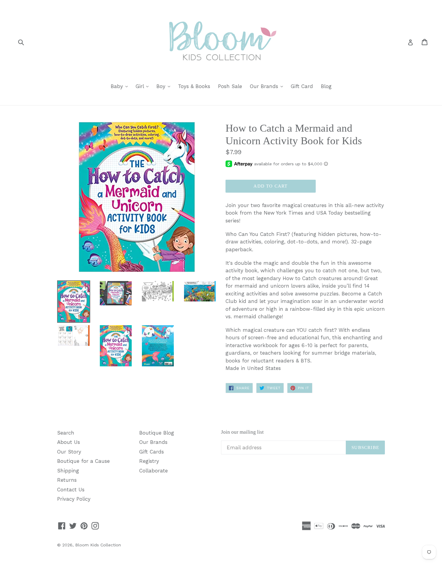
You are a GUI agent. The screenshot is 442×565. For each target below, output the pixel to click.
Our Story (69, 452)
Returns (67, 480)
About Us (68, 442)
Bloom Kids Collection (98, 544)
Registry (149, 461)
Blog (326, 86)
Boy (164, 86)
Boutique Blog (156, 433)
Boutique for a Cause (83, 461)
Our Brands (268, 86)
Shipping (68, 471)
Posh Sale (230, 86)
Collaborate (153, 471)
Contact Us (70, 490)
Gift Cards (151, 452)
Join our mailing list (242, 432)
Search (65, 433)
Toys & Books (194, 86)
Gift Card (302, 86)
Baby (121, 86)
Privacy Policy (74, 499)
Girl (144, 86)
